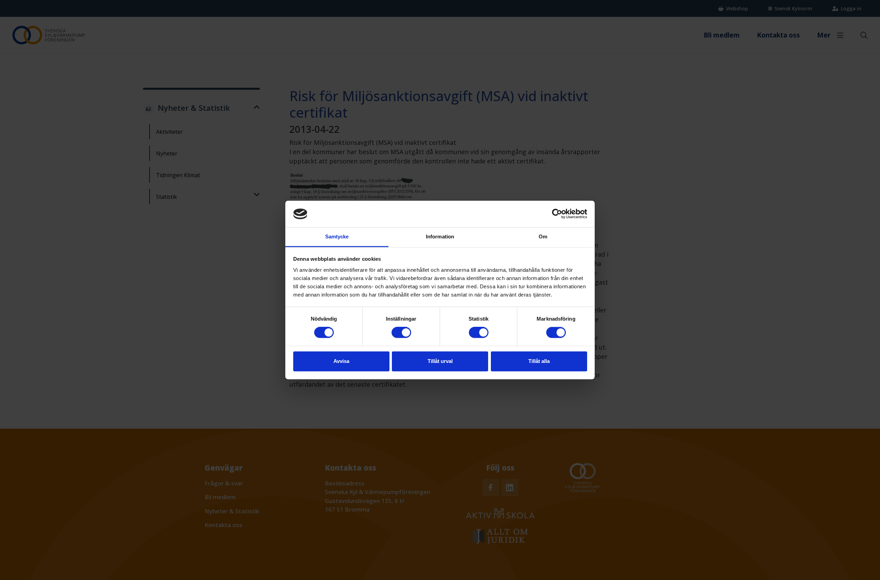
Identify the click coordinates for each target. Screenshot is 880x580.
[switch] (401, 332)
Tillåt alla (539, 361)
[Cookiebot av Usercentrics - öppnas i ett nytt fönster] (557, 214)
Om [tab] (543, 236)
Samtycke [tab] (337, 236)
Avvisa (341, 361)
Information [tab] (440, 236)
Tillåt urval (440, 361)
